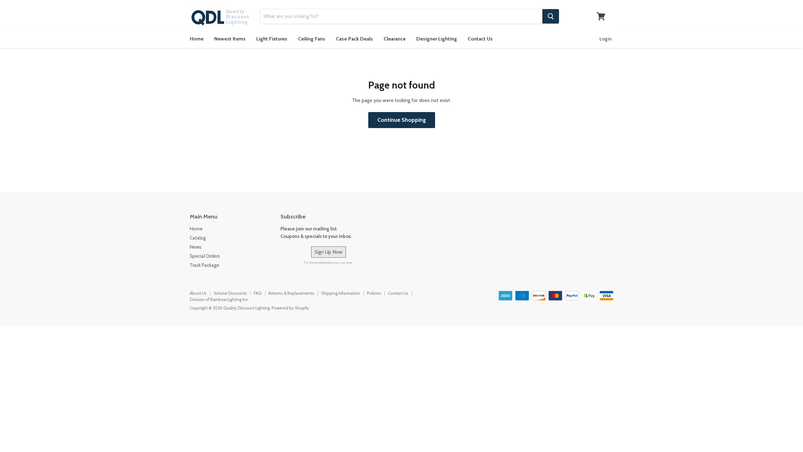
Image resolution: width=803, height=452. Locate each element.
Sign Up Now (329, 252)
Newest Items (230, 39)
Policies (374, 293)
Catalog (198, 238)
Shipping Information (340, 293)
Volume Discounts (230, 293)
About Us (198, 293)
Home (197, 39)
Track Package (204, 265)
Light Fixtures (271, 39)
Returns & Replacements (291, 293)
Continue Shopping (401, 119)
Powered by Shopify (290, 307)
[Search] (550, 16)
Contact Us (480, 39)
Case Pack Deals (354, 39)
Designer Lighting (436, 39)
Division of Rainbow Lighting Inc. (219, 299)
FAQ (258, 293)
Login (605, 39)
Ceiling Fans (311, 39)
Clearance (395, 39)
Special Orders (205, 256)
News (195, 247)
